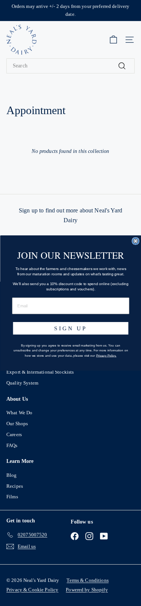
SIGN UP (70, 328)
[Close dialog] (135, 241)
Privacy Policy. (106, 355)
